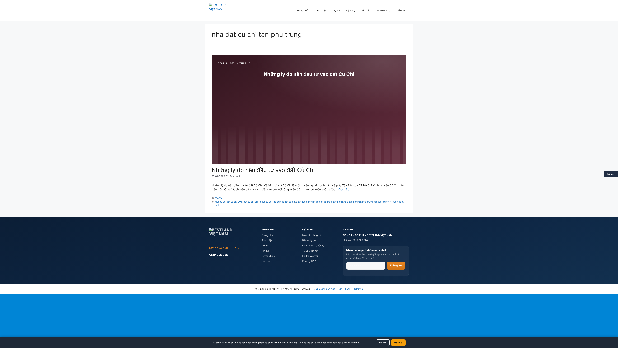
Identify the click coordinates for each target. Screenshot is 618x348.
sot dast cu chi (381, 201)
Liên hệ (266, 261)
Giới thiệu (267, 240)
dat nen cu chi (287, 201)
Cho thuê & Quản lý (313, 245)
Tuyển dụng (268, 255)
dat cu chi (220, 201)
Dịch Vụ (350, 10)
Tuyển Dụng (383, 10)
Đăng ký (396, 265)
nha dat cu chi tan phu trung (357, 201)
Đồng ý (398, 342)
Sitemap (358, 288)
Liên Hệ (401, 10)
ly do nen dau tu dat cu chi (327, 201)
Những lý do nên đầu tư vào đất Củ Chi (263, 170)
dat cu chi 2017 (235, 201)
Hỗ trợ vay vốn (310, 255)
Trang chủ (302, 10)
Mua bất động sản (312, 235)
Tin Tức (366, 10)
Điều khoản (344, 288)
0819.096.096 (218, 254)
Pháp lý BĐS (309, 261)
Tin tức (265, 250)
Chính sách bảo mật (324, 288)
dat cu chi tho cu (270, 201)
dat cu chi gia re (252, 201)
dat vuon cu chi (304, 201)
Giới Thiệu (321, 10)
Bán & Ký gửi (309, 240)
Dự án (265, 245)
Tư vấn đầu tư (310, 250)
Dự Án (336, 10)
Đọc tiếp (344, 189)
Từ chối (383, 342)
